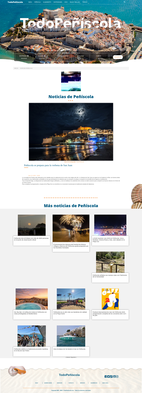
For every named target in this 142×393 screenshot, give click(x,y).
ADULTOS (80, 56)
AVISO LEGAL (105, 382)
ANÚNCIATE (59, 382)
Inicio (30, 2)
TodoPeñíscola (15, 2)
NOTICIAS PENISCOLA (26, 68)
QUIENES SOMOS (48, 382)
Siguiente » (74, 357)
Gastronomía (57, 2)
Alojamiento (47, 2)
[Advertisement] (71, 192)
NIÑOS (98, 56)
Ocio (66, 2)
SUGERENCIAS (94, 382)
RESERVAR (117, 57)
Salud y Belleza (75, 2)
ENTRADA (23, 56)
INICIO (36, 382)
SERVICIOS (82, 382)
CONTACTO (71, 382)
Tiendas (84, 2)
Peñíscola (37, 2)
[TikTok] (111, 376)
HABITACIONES (62, 56)
